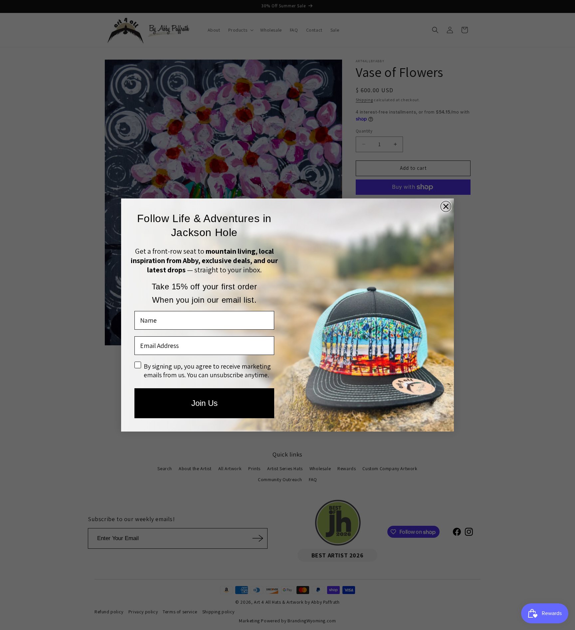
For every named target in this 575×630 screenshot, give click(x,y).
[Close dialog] (446, 206)
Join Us (204, 403)
